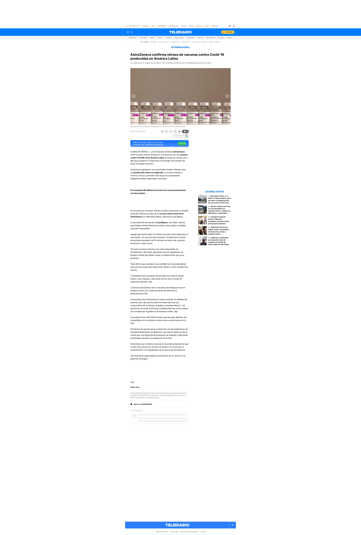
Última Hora (133, 38)
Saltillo (199, 26)
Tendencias (190, 38)
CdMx (153, 26)
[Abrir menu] (128, 32)
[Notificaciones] (230, 26)
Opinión (229, 38)
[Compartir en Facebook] (166, 131)
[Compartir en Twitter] (171, 131)
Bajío (207, 26)
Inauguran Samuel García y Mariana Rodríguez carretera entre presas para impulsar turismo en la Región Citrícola (218, 222)
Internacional (210, 38)
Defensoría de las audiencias (189, 531)
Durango (214, 26)
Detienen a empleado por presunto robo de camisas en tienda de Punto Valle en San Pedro (218, 241)
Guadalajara (173, 26)
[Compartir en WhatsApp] (162, 131)
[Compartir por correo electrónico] (179, 131)
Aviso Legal (174, 531)
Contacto (203, 531)
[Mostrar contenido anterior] (134, 96)
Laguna (183, 26)
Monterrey (162, 26)
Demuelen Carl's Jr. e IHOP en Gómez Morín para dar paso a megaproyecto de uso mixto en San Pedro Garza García (219, 200)
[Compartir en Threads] (175, 131)
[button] (180, 136)
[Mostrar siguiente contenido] (227, 96)
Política (159, 38)
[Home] (180, 32)
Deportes (200, 38)
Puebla (191, 26)
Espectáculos (179, 38)
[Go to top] (232, 525)
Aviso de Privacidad (162, 531)
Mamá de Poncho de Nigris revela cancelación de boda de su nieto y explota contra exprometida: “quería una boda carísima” (218, 232)
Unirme (180, 143)
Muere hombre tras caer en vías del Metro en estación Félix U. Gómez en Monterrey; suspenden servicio (219, 210)
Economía (221, 38)
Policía (152, 38)
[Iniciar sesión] (233, 26)
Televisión (168, 38)
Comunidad (143, 38)
